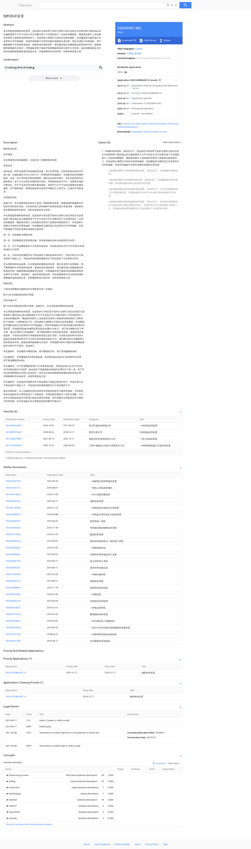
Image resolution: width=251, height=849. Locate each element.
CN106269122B (13, 634)
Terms (138, 844)
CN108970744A (13, 432)
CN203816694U (13, 627)
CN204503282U (13, 547)
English (138, 48)
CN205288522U (13, 514)
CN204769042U (13, 527)
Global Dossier (150, 131)
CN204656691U (13, 521)
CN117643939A (13, 445)
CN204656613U (13, 541)
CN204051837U (13, 607)
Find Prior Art (149, 40)
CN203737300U (13, 534)
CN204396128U (13, 641)
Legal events (141, 123)
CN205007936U (13, 621)
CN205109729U (13, 481)
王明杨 (130, 53)
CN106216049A (13, 507)
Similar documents (157, 123)
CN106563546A (13, 425)
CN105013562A (13, 494)
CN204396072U (13, 567)
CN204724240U (13, 574)
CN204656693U (13, 554)
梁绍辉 (137, 53)
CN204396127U (13, 581)
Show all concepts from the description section (29, 824)
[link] (17, 775)
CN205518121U (13, 487)
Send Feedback (102, 844)
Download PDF (129, 40)
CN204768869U (13, 587)
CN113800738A (13, 438)
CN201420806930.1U (16, 672)
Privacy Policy (151, 844)
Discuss (163, 131)
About (87, 844)
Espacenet (137, 131)
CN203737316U (13, 614)
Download (160, 763)
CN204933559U (13, 594)
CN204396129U (13, 561)
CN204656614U (13, 601)
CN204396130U (13, 501)
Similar (166, 40)
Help (165, 844)
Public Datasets (122, 844)
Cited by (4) (128, 123)
